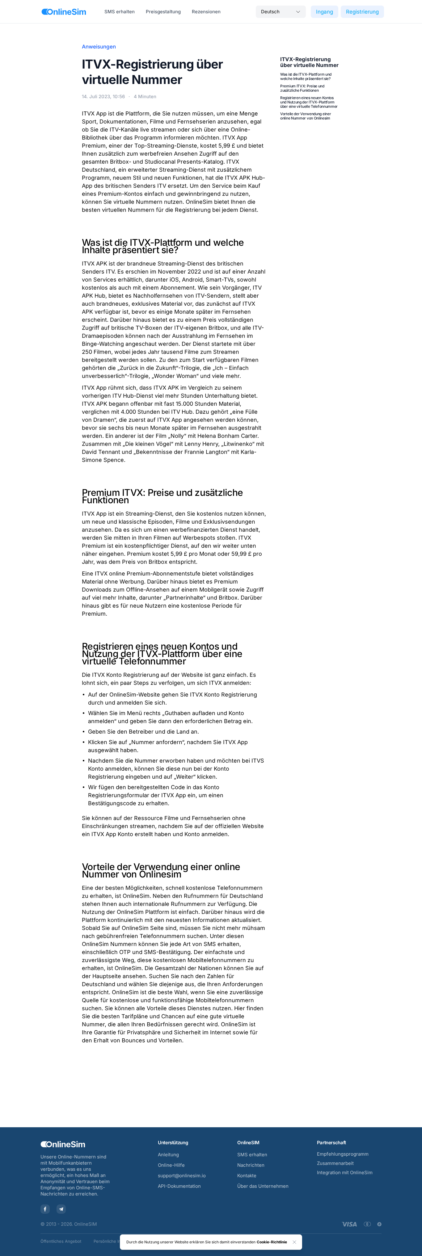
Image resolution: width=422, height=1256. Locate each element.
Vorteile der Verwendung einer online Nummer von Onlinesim (305, 115)
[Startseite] (64, 11)
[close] (294, 1242)
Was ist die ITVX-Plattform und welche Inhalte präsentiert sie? (305, 76)
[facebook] (45, 1209)
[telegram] (61, 1209)
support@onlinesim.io (182, 1176)
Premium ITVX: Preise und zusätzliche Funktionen (302, 88)
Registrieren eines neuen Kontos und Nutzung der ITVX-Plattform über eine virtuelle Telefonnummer (309, 102)
